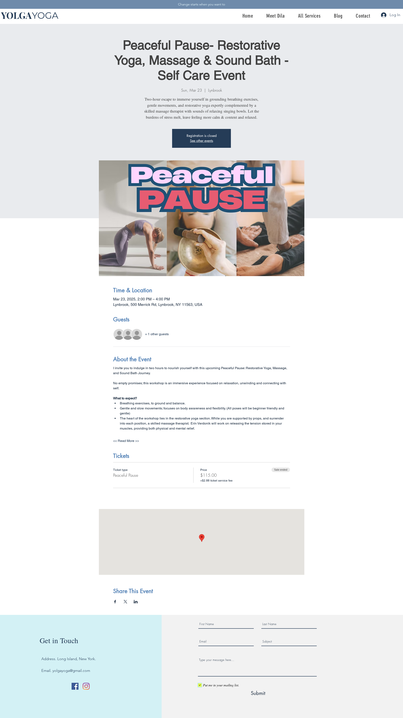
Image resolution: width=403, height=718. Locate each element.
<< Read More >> (126, 441)
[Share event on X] (125, 601)
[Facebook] (75, 686)
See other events (201, 141)
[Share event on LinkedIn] (136, 601)
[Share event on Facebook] (115, 601)
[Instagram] (86, 686)
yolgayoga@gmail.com (71, 670)
